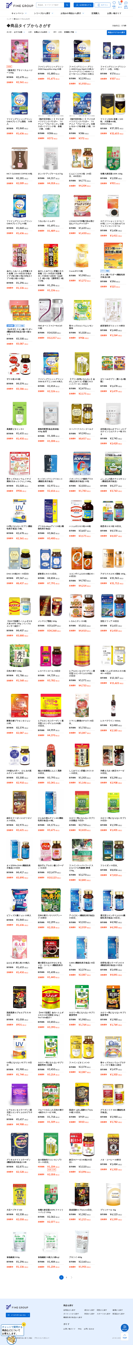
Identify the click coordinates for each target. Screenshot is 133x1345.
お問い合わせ (89, 1329)
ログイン (104, 5)
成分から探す (89, 1310)
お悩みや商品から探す (71, 13)
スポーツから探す (104, 1314)
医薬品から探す (119, 1314)
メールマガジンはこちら (18, 1315)
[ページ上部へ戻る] (125, 1337)
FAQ (79, 1329)
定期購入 (95, 13)
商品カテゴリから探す (116, 32)
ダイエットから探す (71, 1314)
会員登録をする (85, 5)
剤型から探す (102, 1310)
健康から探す (118, 1310)
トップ (9, 19)
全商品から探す (69, 1310)
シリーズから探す (42, 13)
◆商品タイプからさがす (22, 19)
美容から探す (89, 1314)
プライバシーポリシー (41, 1338)
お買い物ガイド (114, 13)
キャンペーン (18, 13)
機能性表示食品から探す (72, 1317)
